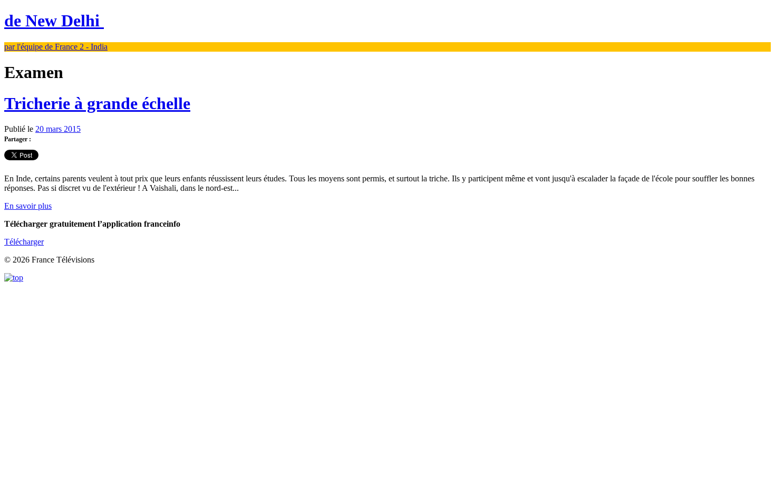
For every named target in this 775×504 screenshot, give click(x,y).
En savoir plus (28, 205)
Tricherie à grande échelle (97, 103)
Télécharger (24, 241)
